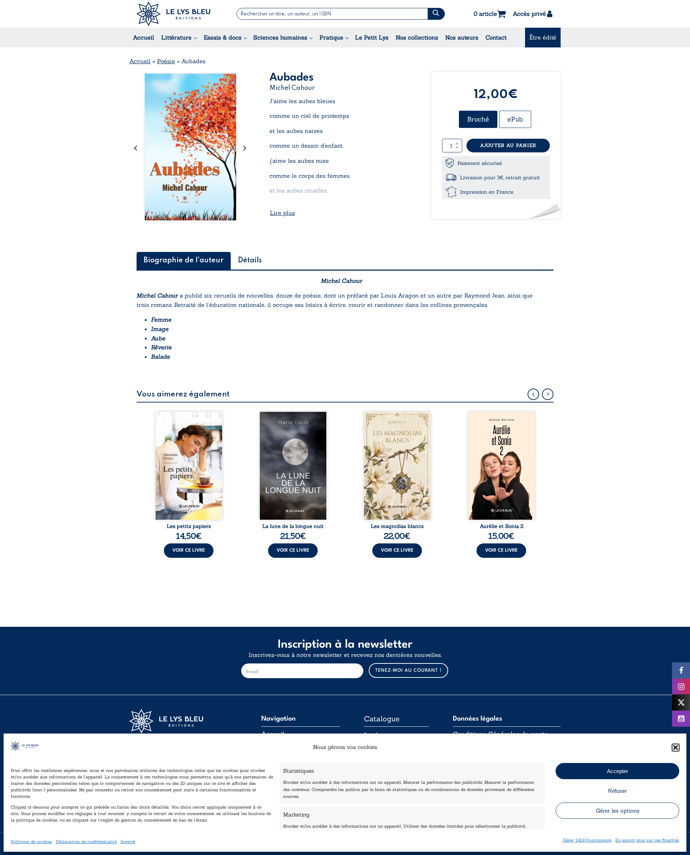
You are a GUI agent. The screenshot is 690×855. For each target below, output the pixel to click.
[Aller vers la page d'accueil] (183, 721)
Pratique (331, 37)
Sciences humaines (280, 37)
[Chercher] (436, 14)
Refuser (617, 791)
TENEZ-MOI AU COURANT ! (408, 670)
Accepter (617, 771)
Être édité (542, 37)
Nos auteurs (461, 37)
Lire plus (282, 212)
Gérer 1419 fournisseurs (587, 840)
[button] (675, 747)
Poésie (166, 61)
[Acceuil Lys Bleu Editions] (173, 14)
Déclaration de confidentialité (86, 841)
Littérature (176, 37)
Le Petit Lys (371, 37)
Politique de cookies (31, 841)
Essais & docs (223, 37)
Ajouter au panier (508, 145)
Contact (496, 37)
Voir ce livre (188, 550)
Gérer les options (617, 810)
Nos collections (417, 37)
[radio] (478, 119)
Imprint (127, 841)
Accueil (143, 37)
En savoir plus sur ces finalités (647, 840)
